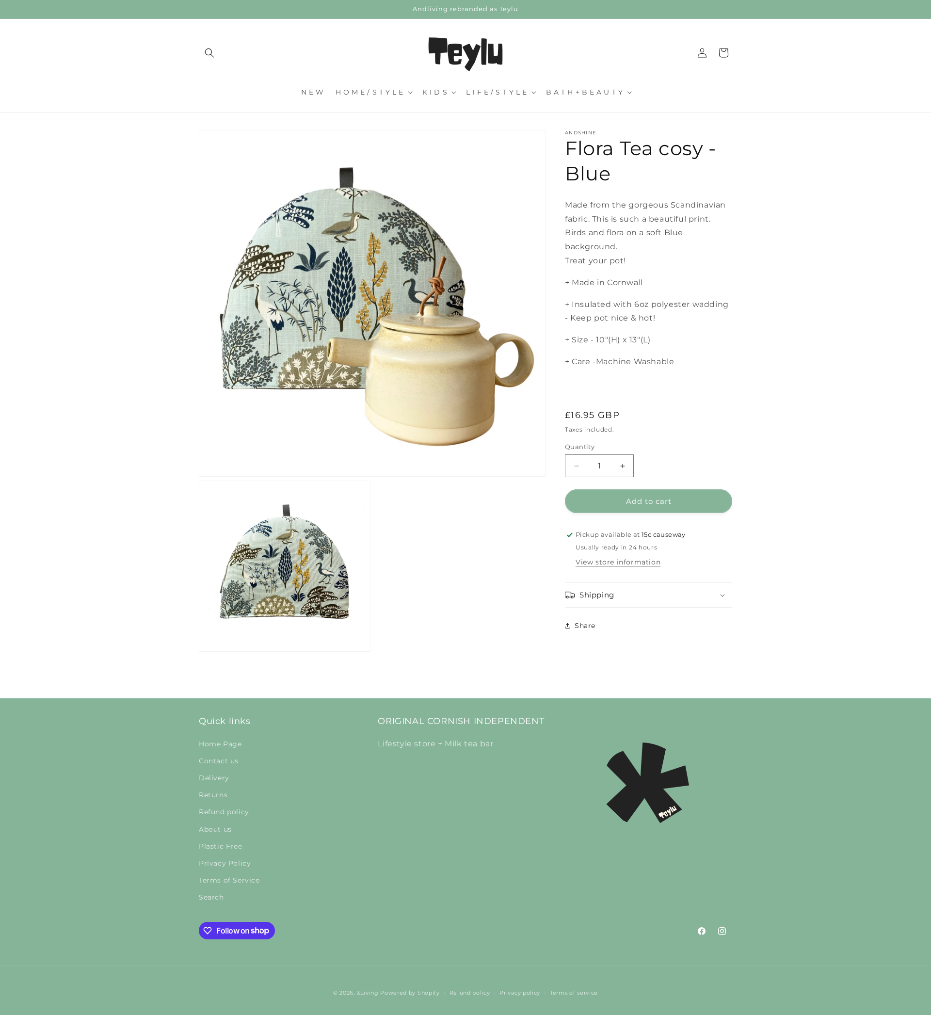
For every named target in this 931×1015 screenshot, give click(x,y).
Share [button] (585, 625)
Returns (213, 794)
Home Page (220, 744)
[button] (209, 53)
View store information (618, 562)
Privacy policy (519, 992)
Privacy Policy (225, 863)
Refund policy (224, 811)
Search (211, 897)
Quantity (579, 447)
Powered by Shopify (410, 992)
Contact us (219, 761)
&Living (368, 992)
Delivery (214, 777)
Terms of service (574, 992)
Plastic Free (220, 846)
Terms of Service (229, 880)
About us (215, 829)
